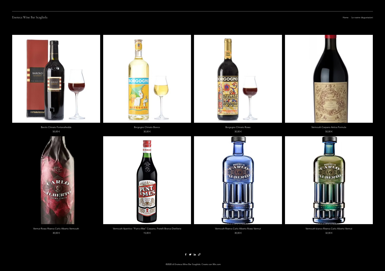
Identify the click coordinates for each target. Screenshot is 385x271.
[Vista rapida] (56, 79)
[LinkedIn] (194, 254)
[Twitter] (190, 254)
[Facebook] (185, 254)
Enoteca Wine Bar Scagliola (29, 17)
